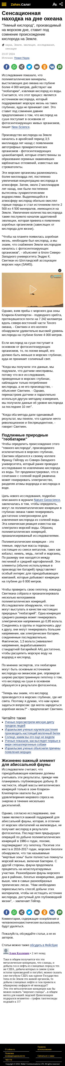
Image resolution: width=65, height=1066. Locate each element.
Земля (18, 44)
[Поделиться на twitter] (29, 67)
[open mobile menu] (4, 4)
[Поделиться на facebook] (6, 67)
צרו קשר (8, 1060)
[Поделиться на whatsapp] (14, 67)
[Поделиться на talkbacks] (59, 67)
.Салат (25, 4)
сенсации (11, 48)
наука (8, 44)
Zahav (15, 4)
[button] (59, 270)
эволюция (29, 44)
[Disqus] (32, 992)
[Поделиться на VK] (52, 67)
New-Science (20, 127)
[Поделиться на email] (37, 67)
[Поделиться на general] (22, 67)
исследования (45, 44)
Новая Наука (21, 57)
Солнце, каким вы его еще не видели (30, 737)
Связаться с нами (46, 1056)
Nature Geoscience (47, 500)
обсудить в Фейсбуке (44, 945)
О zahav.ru (10, 1049)
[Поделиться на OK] (44, 67)
